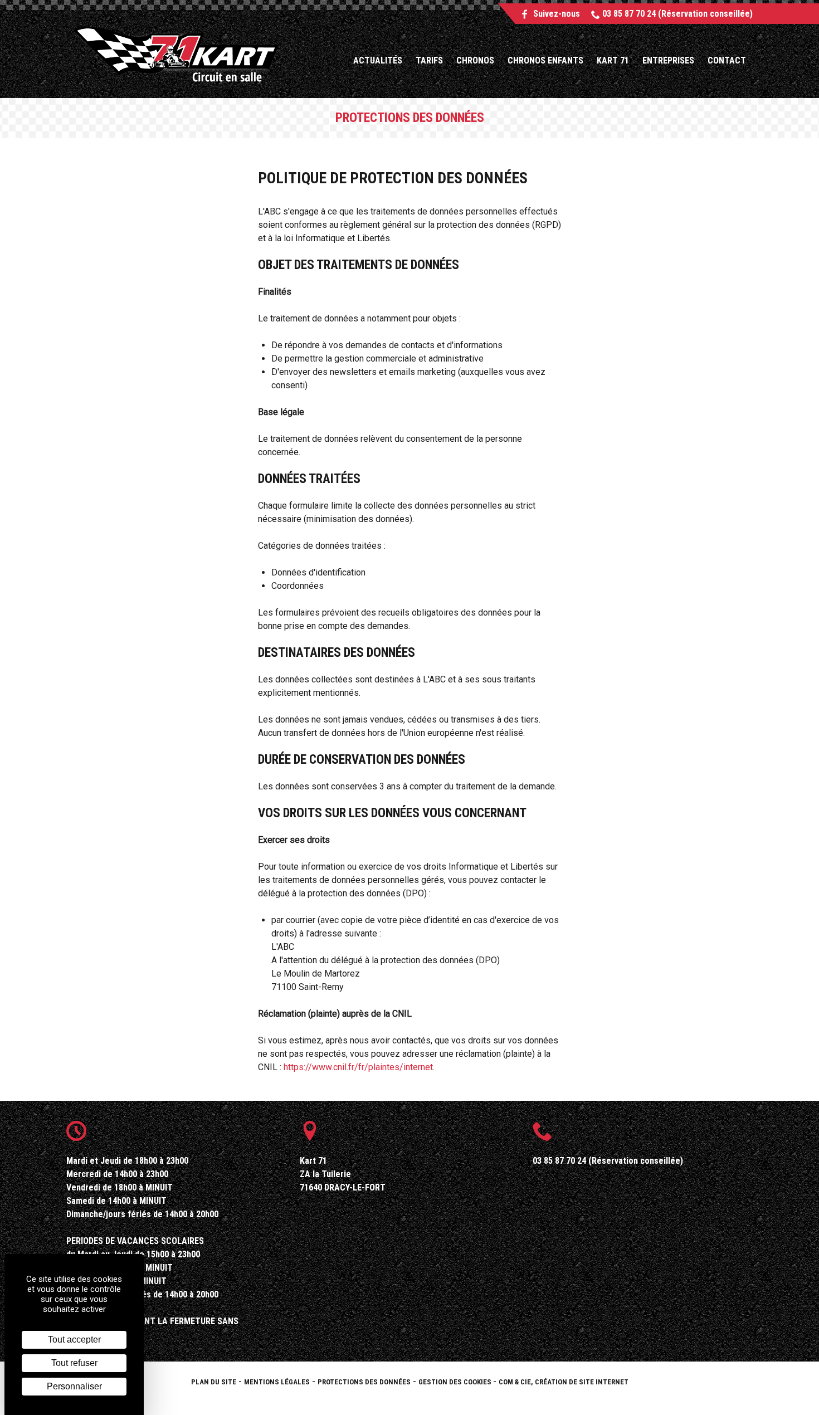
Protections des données (364, 1382)
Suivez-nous (555, 13)
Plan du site (213, 1382)
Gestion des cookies (455, 1382)
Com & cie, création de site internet (563, 1382)
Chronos (475, 60)
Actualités (377, 60)
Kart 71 (613, 60)
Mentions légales (277, 1382)
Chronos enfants (545, 60)
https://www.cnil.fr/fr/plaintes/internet (358, 1067)
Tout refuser (74, 1363)
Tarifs (429, 60)
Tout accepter (74, 1339)
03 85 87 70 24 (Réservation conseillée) (676, 13)
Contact (727, 60)
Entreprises (668, 60)
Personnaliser (74, 1386)
